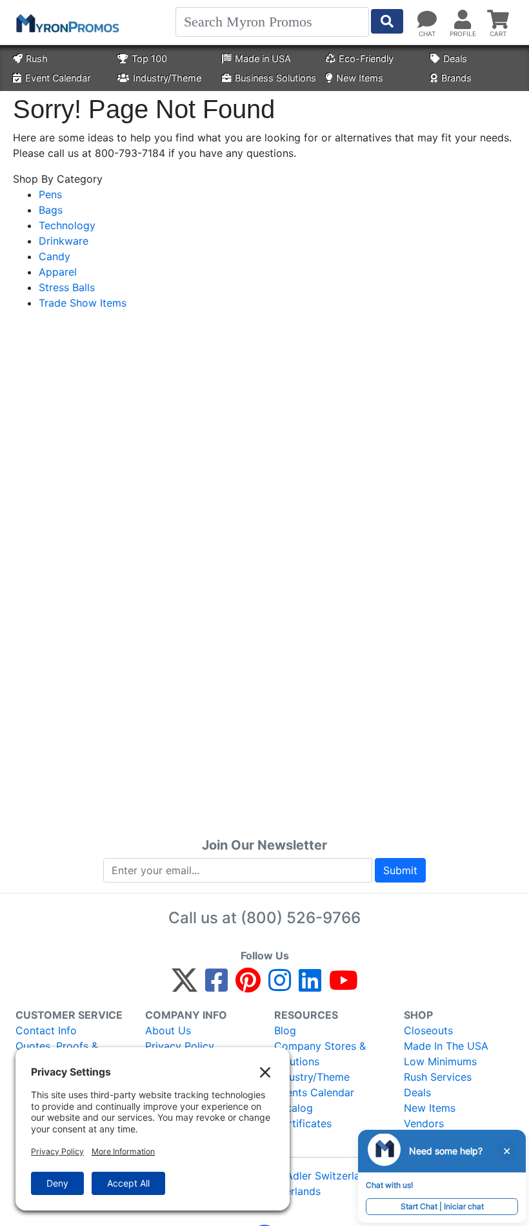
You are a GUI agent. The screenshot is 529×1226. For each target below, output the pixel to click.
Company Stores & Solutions (320, 1053)
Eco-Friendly (366, 58)
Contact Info (46, 1030)
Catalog (293, 1107)
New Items (359, 77)
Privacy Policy (179, 1045)
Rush (37, 58)
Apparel (58, 271)
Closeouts (428, 1030)
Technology (67, 225)
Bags (51, 209)
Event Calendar (57, 77)
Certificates (303, 1123)
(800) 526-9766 (301, 917)
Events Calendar (314, 1092)
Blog (285, 1030)
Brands (456, 77)
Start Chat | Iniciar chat (442, 1206)
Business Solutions (275, 77)
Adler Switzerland (329, 1175)
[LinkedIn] (310, 985)
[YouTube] (343, 985)
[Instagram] (279, 985)
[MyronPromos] (66, 22)
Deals (455, 58)
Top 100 (149, 58)
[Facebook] (216, 985)
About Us (168, 1030)
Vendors (424, 1123)
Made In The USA (446, 1045)
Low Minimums (440, 1061)
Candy (54, 256)
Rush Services (438, 1076)
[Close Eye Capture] (506, 1151)
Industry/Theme (167, 77)
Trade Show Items (82, 302)
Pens (50, 194)
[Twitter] (184, 985)
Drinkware (63, 240)
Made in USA (263, 58)
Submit (400, 870)
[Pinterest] (248, 985)
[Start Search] (387, 21)
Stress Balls (67, 287)
